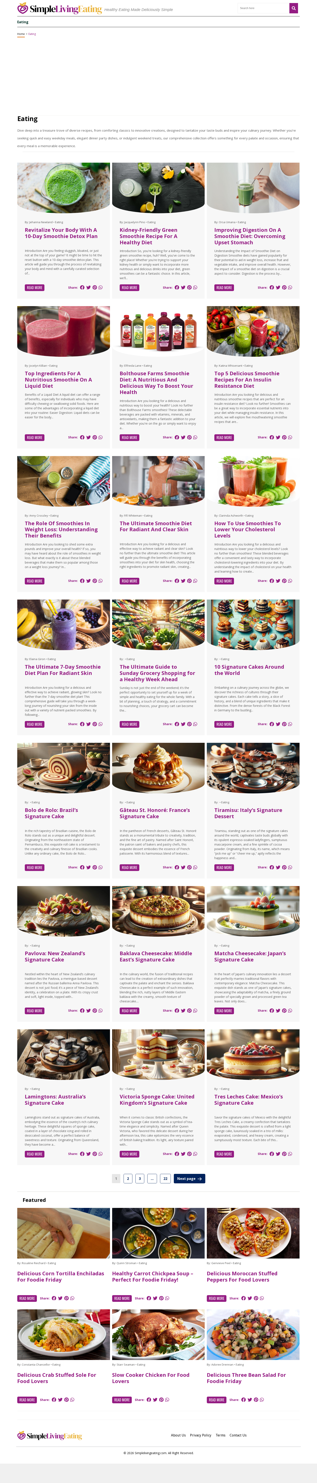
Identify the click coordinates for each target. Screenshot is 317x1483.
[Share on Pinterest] (95, 287)
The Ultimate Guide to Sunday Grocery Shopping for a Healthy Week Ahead (157, 673)
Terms (220, 1435)
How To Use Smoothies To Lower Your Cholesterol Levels (247, 529)
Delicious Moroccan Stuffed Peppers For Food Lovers (242, 1276)
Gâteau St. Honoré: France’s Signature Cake (155, 813)
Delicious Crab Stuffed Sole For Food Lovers (56, 1378)
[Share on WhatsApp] (100, 287)
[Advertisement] (158, 1473)
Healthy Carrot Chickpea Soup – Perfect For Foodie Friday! (152, 1276)
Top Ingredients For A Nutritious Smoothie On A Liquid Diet (58, 379)
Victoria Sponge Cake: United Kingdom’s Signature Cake (157, 1099)
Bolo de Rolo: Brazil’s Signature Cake (51, 813)
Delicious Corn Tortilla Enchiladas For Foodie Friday (60, 1276)
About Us (178, 1435)
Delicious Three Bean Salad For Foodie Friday (246, 1378)
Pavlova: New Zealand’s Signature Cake (55, 956)
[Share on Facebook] (82, 287)
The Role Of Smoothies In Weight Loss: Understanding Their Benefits (61, 529)
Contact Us (238, 1435)
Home (21, 34)
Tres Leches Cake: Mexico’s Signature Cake (248, 1099)
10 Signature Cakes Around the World (249, 669)
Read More (34, 287)
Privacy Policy (200, 1435)
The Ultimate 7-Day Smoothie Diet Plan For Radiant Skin (63, 669)
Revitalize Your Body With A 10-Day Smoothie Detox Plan (61, 233)
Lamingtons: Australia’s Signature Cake (55, 1099)
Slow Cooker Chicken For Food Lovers (151, 1378)
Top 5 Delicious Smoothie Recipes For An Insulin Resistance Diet (246, 379)
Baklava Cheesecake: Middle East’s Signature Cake (156, 956)
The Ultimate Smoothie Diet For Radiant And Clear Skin (156, 526)
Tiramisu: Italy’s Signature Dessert (248, 813)
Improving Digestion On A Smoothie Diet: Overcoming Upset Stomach (249, 236)
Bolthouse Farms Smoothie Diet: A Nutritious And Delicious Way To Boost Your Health (156, 382)
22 (165, 1178)
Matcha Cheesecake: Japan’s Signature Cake (250, 956)
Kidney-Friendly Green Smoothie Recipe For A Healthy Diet (148, 236)
